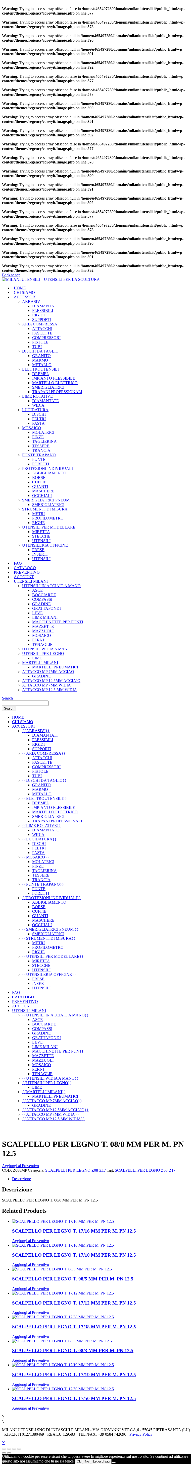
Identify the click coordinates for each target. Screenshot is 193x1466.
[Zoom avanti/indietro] (4, 1448)
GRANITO (41, 356)
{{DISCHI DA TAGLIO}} (44, 780)
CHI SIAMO (24, 292)
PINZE (38, 437)
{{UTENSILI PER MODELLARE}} (52, 956)
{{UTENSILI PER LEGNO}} (47, 1083)
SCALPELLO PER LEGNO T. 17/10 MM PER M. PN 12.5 (74, 1255)
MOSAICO (41, 635)
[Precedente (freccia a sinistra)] (4, 1453)
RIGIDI (38, 315)
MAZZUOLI (43, 631)
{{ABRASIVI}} (36, 731)
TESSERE (41, 446)
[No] (114, 1462)
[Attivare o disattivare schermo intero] (9, 1448)
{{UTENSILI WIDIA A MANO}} (50, 1078)
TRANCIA (41, 450)
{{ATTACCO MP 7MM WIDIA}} (50, 1114)
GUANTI (40, 486)
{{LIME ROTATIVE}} (41, 825)
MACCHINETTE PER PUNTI (57, 622)
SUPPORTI (41, 319)
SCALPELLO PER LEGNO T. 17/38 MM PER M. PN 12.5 (74, 1326)
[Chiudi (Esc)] (19, 1448)
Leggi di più (101, 1461)
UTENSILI (41, 541)
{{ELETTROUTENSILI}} (44, 798)
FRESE (38, 550)
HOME (20, 288)
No (87, 1461)
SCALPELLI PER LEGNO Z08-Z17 (75, 1170)
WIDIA (38, 405)
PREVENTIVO (27, 572)
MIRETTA (41, 532)
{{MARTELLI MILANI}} (44, 1092)
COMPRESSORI (46, 337)
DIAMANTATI (45, 306)
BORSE (38, 477)
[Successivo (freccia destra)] (9, 1453)
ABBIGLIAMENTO (49, 473)
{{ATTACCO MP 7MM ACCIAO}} (52, 1101)
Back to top (11, 275)
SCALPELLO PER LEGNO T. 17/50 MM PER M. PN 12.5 (74, 1398)
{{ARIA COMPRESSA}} (43, 753)
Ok (79, 1461)
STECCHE (41, 536)
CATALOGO (25, 568)
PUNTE (38, 459)
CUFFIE (39, 482)
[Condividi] (14, 1448)
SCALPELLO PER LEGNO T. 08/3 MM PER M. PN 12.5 (72, 1350)
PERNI (38, 640)
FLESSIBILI (42, 310)
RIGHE (38, 523)
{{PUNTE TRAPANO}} (43, 884)
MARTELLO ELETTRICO (55, 383)
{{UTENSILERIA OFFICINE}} (49, 974)
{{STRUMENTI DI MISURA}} (49, 938)
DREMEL (40, 374)
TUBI (37, 346)
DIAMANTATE (45, 401)
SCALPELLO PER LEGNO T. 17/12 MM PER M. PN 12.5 (74, 1303)
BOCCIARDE (44, 595)
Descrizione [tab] (21, 1179)
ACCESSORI (25, 297)
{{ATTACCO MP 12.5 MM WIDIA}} (53, 1119)
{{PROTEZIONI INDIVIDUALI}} (51, 898)
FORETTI (40, 464)
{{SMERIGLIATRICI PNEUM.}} (50, 929)
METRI (38, 513)
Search (7, 698)
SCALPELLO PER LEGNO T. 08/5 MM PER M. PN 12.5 (72, 1278)
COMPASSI (42, 599)
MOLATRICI (43, 432)
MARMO (40, 360)
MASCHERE (43, 491)
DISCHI (39, 414)
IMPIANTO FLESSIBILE (53, 378)
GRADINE (41, 604)
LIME (37, 658)
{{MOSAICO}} (35, 857)
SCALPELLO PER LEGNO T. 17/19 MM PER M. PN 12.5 (74, 1374)
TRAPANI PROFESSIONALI (57, 392)
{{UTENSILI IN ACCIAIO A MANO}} (55, 1015)
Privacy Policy (141, 1434)
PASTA (38, 423)
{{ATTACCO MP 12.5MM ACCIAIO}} (55, 1110)
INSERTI (39, 554)
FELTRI (39, 419)
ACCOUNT (24, 577)
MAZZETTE (43, 626)
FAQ (18, 563)
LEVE (37, 613)
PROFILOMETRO (48, 518)
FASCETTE (42, 333)
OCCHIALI (42, 495)
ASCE (37, 590)
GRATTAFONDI (46, 608)
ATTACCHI (42, 328)
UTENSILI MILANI (31, 581)
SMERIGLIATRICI (48, 387)
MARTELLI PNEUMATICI (55, 667)
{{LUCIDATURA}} (39, 839)
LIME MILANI (45, 617)
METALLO (42, 365)
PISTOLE (40, 342)
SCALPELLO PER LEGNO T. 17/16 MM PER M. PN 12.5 (74, 1231)
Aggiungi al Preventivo (20, 1166)
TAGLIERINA (44, 441)
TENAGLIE (42, 644)
